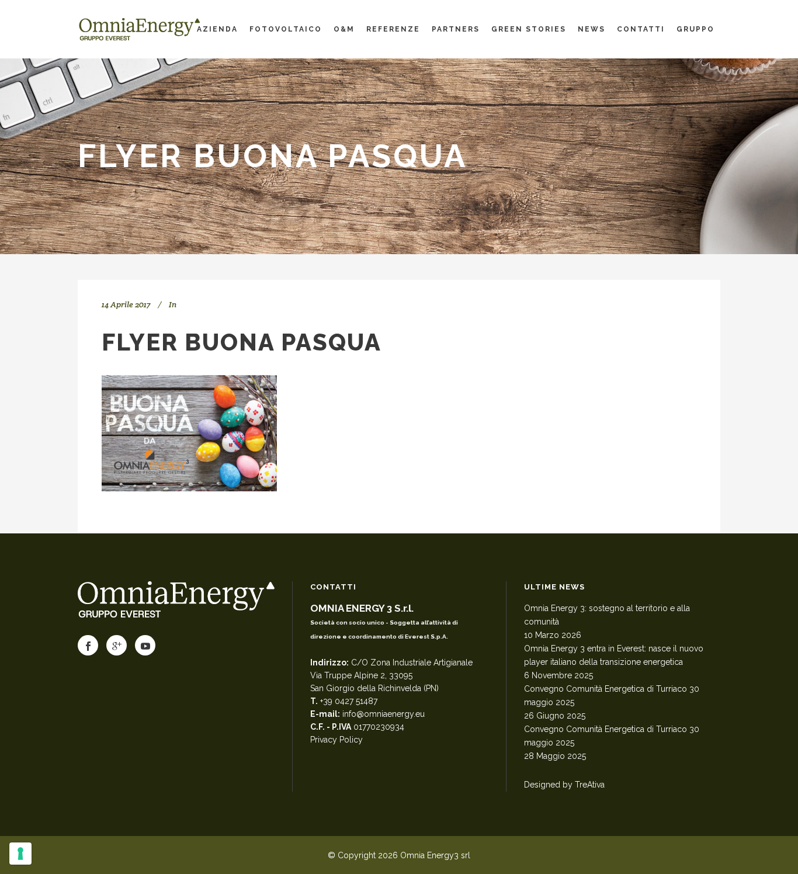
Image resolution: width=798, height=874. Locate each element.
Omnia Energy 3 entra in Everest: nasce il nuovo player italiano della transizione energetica (613, 655)
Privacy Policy (336, 739)
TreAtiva (590, 784)
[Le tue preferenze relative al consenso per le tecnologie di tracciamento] (20, 853)
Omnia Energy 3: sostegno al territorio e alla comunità (607, 615)
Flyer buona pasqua (241, 342)
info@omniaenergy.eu (383, 714)
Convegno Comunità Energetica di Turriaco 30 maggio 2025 (611, 695)
